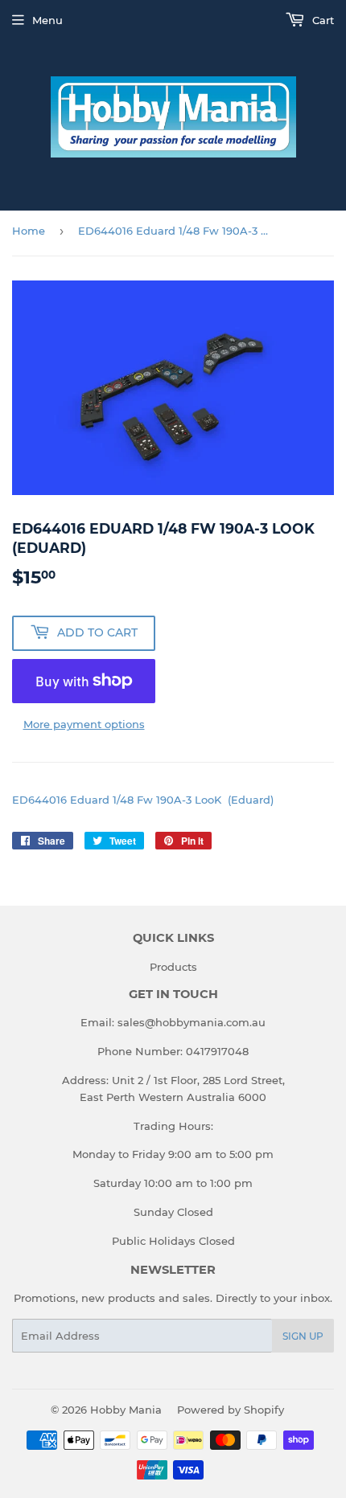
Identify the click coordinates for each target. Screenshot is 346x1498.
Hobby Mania (126, 1409)
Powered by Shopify (230, 1409)
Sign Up (302, 1336)
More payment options (84, 724)
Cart (321, 20)
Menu (47, 20)
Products (173, 966)
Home (28, 230)
